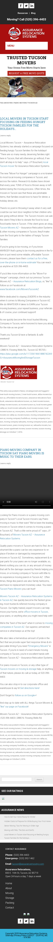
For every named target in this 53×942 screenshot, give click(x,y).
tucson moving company (30, 756)
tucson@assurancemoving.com (28, 864)
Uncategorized (32, 391)
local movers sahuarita (17, 408)
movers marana (44, 411)
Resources (23, 13)
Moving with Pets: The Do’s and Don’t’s (19, 830)
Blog (33, 13)
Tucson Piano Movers (10, 589)
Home (8, 883)
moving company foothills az (18, 418)
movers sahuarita (7, 742)
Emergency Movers (38, 646)
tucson (33, 752)
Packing (9, 902)
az (31, 401)
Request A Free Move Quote (26, 73)
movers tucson (24, 415)
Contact (9, 907)
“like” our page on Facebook (14, 706)
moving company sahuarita (15, 422)
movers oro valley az (8, 415)
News (22, 391)
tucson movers (32, 429)
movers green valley (8, 739)
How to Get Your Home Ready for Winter (19, 817)
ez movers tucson (15, 735)
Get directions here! (29, 688)
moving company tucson (37, 422)
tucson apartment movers (14, 429)
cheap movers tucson (9, 405)
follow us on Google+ (25, 695)
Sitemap (9, 935)
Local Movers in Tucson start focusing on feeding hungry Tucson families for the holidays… (24, 124)
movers (37, 735)
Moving (9, 893)
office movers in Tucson (36, 611)
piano (23, 749)
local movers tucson (35, 408)
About (8, 888)
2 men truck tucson (29, 394)
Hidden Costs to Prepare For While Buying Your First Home (27, 821)
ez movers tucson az (27, 405)
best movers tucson (41, 401)
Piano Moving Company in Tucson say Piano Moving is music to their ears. (22, 453)
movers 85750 (31, 411)
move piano (20, 411)
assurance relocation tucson (18, 732)
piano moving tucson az (23, 425)
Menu (10, 45)
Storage (9, 897)
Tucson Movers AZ (9, 227)
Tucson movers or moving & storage (18, 669)
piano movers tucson (35, 749)
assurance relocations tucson (17, 401)
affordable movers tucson (17, 398)
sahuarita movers (40, 425)
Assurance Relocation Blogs (27, 281)
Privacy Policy (20, 935)
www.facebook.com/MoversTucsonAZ (19, 289)
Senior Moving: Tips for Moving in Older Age (21, 826)
